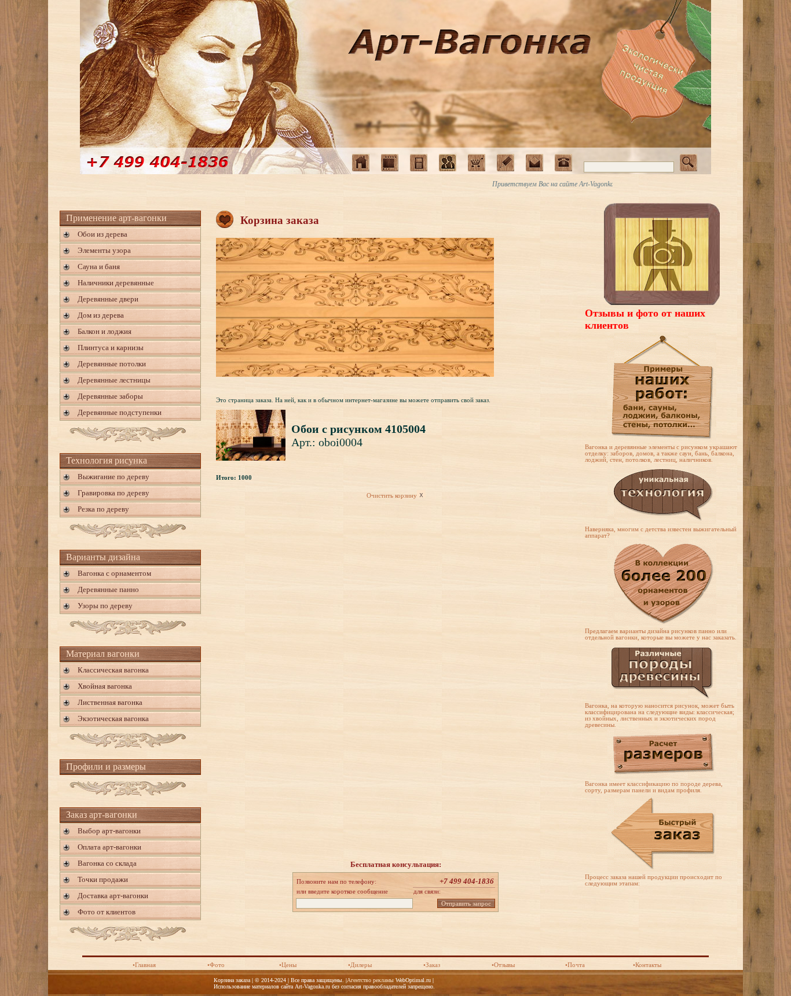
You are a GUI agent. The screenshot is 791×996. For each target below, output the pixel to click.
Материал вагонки (103, 654)
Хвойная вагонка (105, 686)
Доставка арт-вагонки (113, 895)
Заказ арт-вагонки (101, 814)
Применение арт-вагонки (116, 218)
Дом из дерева (101, 315)
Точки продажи (103, 879)
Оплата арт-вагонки (109, 847)
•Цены (287, 965)
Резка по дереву (103, 509)
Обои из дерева (102, 234)
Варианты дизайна (103, 557)
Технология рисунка (106, 460)
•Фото (216, 965)
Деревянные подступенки (120, 412)
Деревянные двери (108, 299)
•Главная (144, 965)
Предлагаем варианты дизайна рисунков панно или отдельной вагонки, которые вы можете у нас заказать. (661, 634)
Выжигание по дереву (113, 476)
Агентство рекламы (370, 980)
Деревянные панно (108, 589)
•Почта (575, 965)
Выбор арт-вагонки (109, 830)
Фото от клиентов (107, 911)
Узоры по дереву (105, 605)
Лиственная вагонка (110, 702)
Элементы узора (104, 250)
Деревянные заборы (110, 396)
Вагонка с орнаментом (114, 573)
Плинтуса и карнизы (111, 347)
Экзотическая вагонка (113, 718)
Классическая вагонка (113, 670)
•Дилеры (360, 965)
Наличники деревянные (116, 282)
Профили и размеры (106, 766)
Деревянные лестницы (114, 380)
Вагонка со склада (107, 863)
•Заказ (431, 965)
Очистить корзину (392, 496)
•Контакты (647, 965)
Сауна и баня (99, 266)
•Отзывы (503, 965)
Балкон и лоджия (104, 331)
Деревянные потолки (112, 363)
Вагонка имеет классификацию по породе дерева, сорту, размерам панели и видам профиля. (654, 787)
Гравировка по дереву (113, 492)
